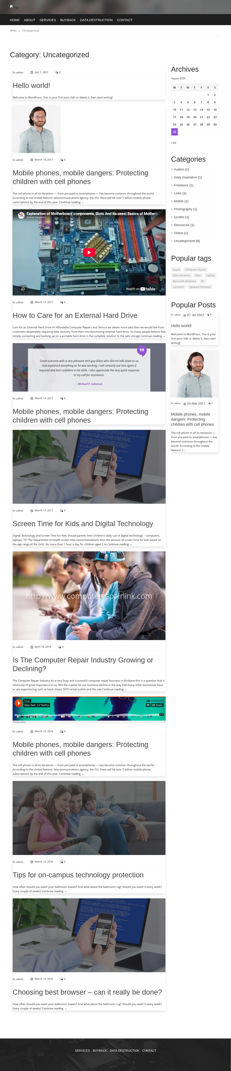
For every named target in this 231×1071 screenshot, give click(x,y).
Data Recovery (181, 275)
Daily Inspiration (185, 177)
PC (202, 281)
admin (19, 72)
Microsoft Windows (184, 281)
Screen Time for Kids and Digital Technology (83, 524)
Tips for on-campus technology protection (78, 875)
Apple (176, 269)
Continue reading (71, 202)
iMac (198, 275)
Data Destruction (96, 20)
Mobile (179, 201)
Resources (181, 225)
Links (178, 193)
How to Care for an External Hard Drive (75, 315)
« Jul (173, 142)
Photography (183, 209)
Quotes (179, 217)
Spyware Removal (200, 287)
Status (178, 233)
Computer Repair (195, 269)
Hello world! (31, 85)
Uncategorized (184, 241)
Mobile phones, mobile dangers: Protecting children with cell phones (192, 419)
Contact (124, 20)
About (29, 20)
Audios (179, 169)
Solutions (178, 287)
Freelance (181, 185)
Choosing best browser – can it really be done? (87, 992)
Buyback (68, 20)
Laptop (210, 275)
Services (48, 20)
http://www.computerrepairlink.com (89, 595)
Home (15, 20)
